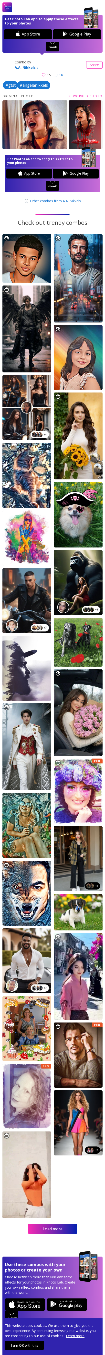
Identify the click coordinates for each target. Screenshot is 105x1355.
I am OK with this (24, 1345)
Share (94, 64)
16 (61, 74)
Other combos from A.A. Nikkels (55, 201)
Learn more (75, 1335)
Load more (53, 1229)
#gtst (10, 85)
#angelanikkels (34, 85)
